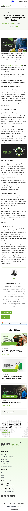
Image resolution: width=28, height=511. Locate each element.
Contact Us (4, 459)
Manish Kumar (15, 26)
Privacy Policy (5, 461)
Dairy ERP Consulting (7, 457)
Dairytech (19, 506)
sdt (14, 1)
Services (3, 454)
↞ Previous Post (7, 312)
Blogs (2, 475)
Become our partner (22, 1)
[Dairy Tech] (6, 5)
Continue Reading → (6, 354)
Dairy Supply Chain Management (8, 23)
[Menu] (25, 6)
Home (4, 12)
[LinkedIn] (14, 278)
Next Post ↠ (6, 317)
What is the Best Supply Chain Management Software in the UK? (12, 351)
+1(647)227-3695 (9, 490)
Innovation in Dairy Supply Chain (11, 402)
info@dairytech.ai (9, 485)
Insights (8, 12)
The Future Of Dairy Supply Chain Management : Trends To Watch (12, 377)
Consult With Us (5, 463)
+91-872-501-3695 (9, 492)
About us (3, 473)
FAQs (2, 477)
